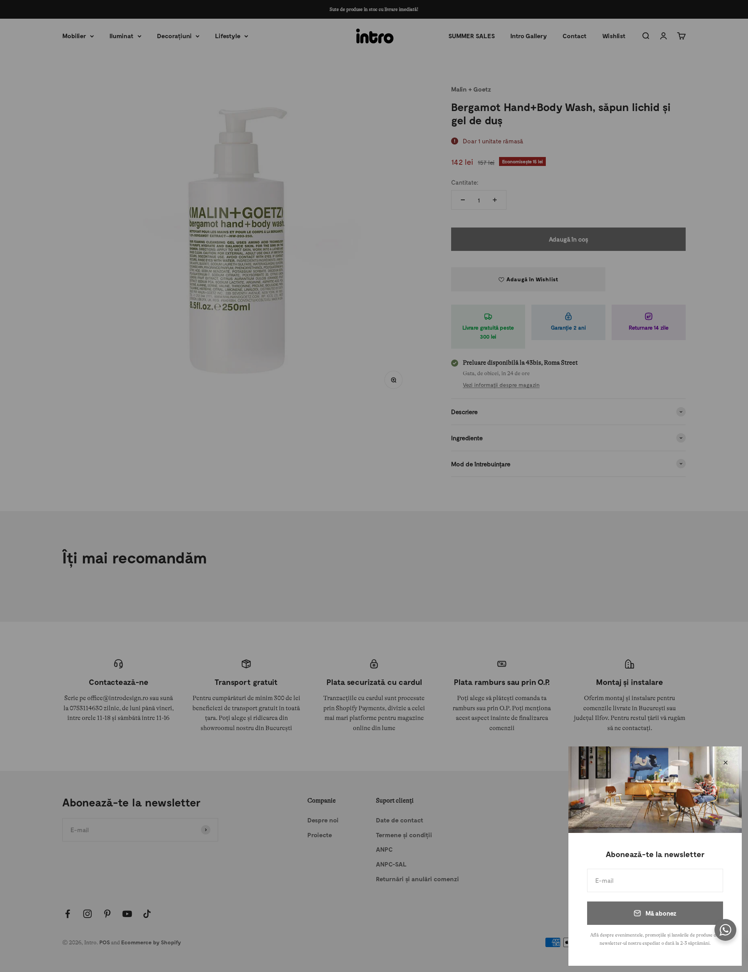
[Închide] (725, 762)
